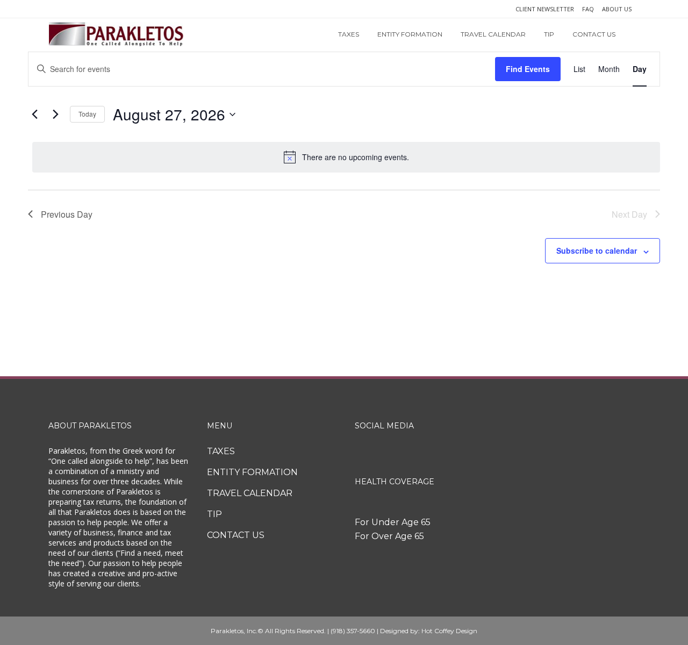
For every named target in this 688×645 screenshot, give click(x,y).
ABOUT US (617, 9)
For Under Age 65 (393, 522)
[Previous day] (34, 114)
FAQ (588, 9)
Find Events (528, 68)
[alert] (346, 157)
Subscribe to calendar (596, 250)
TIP (214, 514)
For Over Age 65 (389, 536)
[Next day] (55, 114)
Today (87, 113)
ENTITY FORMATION (252, 472)
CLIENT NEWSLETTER (544, 9)
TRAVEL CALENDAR (249, 493)
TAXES (221, 451)
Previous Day (66, 214)
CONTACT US (235, 535)
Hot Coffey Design (449, 631)
